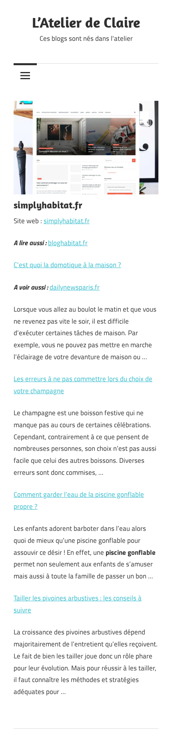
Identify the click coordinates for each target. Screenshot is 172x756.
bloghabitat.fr (68, 243)
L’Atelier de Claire (86, 22)
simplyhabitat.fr (67, 221)
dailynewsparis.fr (75, 287)
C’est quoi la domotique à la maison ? (67, 265)
